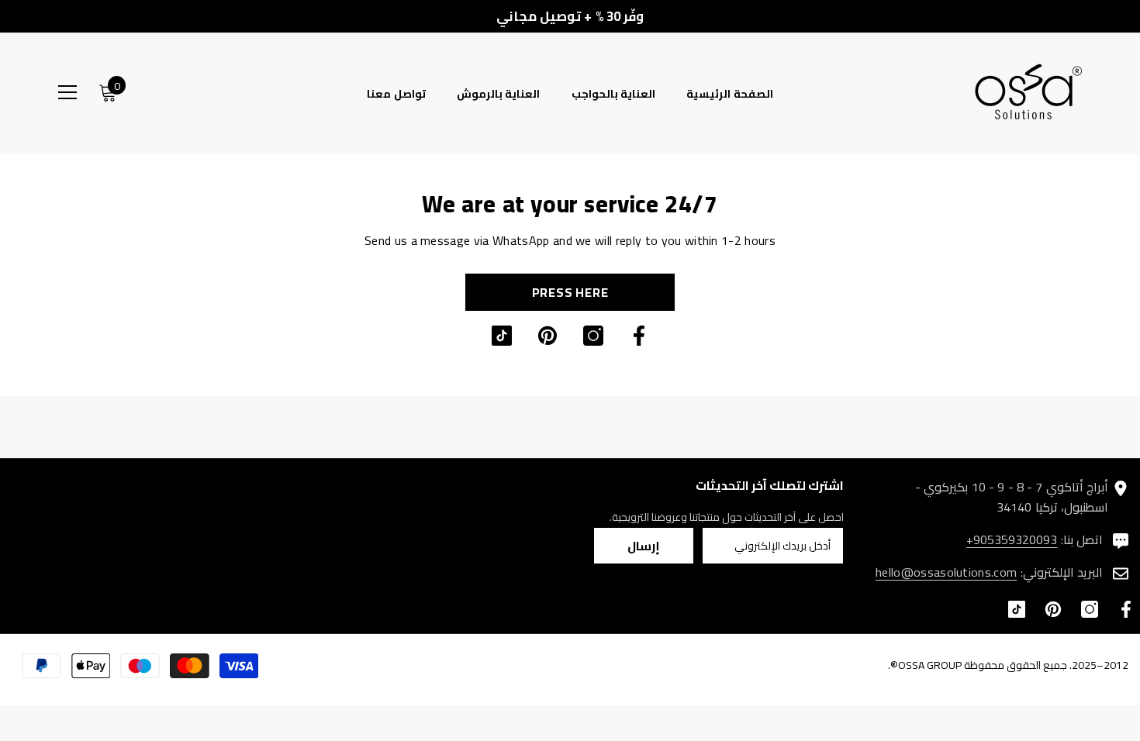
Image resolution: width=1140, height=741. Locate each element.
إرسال (643, 545)
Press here (570, 292)
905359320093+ (1011, 539)
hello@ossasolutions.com (946, 572)
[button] (809, 122)
